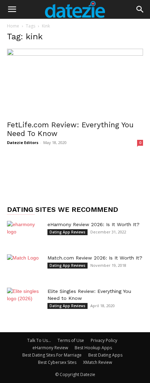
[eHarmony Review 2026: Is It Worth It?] (24, 233)
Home (13, 26)
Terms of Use (71, 340)
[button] (12, 9)
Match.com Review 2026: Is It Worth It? (94, 258)
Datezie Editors (22, 142)
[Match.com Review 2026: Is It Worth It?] (24, 266)
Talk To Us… (39, 340)
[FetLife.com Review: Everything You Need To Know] (75, 82)
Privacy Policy (104, 340)
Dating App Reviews (67, 232)
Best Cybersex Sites (57, 362)
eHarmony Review (50, 348)
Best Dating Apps (105, 355)
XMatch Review (97, 362)
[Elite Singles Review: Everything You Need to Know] (24, 300)
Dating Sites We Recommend (62, 209)
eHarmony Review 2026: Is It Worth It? (93, 224)
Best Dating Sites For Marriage (52, 355)
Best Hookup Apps (93, 348)
